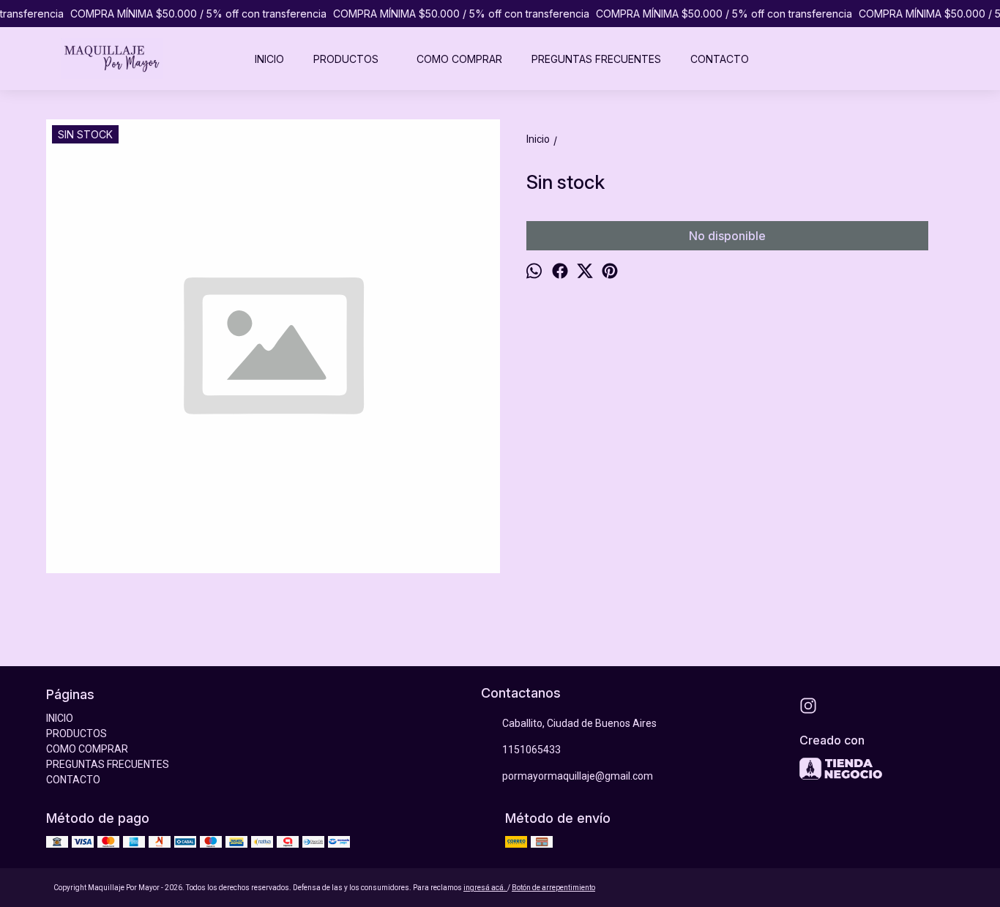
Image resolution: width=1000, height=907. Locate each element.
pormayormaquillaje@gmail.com (577, 776)
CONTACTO (719, 59)
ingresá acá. (485, 888)
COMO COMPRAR (459, 59)
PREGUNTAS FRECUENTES (596, 59)
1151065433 (531, 749)
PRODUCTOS (345, 59)
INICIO (269, 59)
